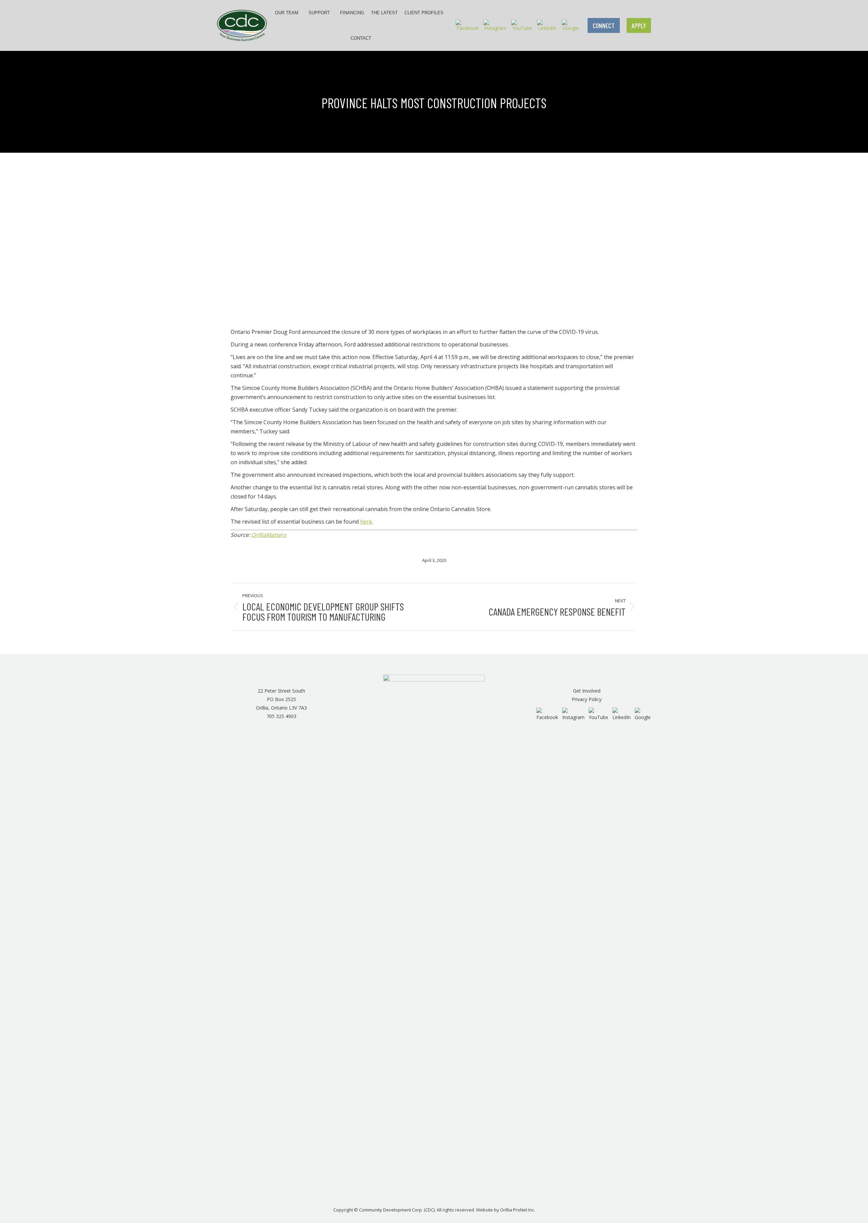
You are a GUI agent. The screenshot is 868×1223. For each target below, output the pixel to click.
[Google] (571, 25)
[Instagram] (495, 25)
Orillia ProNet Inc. (517, 1210)
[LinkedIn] (547, 25)
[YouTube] (522, 25)
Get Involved (586, 691)
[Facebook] (467, 25)
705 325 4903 (281, 716)
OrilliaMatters (268, 535)
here (366, 521)
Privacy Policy (586, 699)
